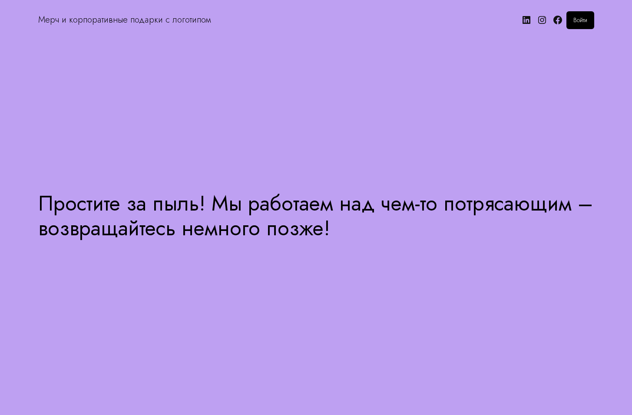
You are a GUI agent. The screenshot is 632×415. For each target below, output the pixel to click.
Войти (580, 20)
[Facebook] (558, 20)
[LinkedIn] (526, 20)
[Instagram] (542, 20)
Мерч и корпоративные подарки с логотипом (124, 19)
